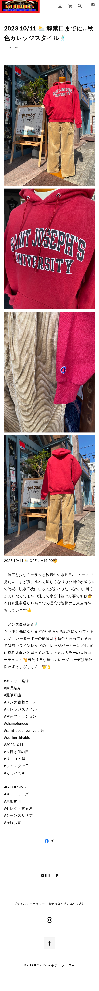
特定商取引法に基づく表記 (67, 904)
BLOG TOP (49, 876)
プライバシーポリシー (29, 904)
